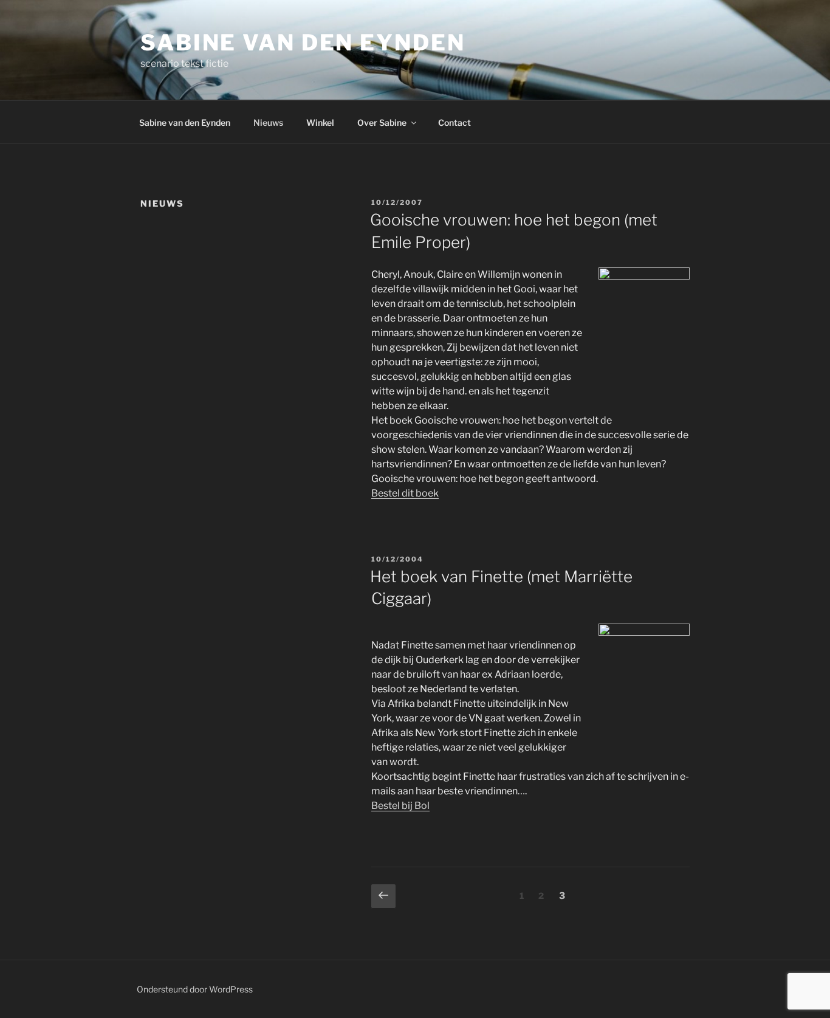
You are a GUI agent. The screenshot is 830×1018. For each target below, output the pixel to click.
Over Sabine (381, 122)
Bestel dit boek (405, 493)
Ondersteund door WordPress (195, 989)
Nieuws (268, 122)
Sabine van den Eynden (302, 42)
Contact (454, 122)
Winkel (320, 122)
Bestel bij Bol (400, 805)
